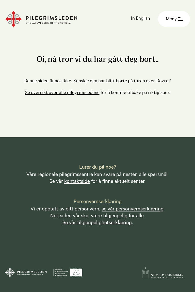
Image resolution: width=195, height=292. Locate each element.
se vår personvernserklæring (133, 209)
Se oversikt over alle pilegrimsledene (62, 92)
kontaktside (77, 182)
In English (140, 19)
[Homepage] (41, 19)
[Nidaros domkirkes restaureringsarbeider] (162, 272)
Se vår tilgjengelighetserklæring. (97, 223)
